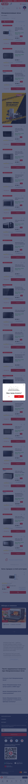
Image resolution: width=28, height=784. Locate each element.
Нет (9, 396)
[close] (24, 385)
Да (19, 396)
